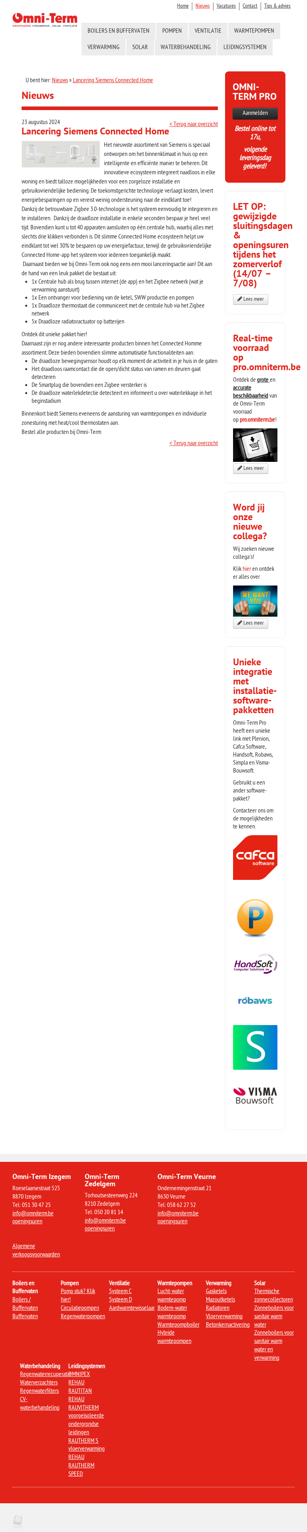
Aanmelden (255, 113)
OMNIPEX (79, 1374)
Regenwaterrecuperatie (45, 1374)
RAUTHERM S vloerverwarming (86, 1445)
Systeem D (120, 1300)
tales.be (31, 1520)
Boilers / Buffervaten (25, 1304)
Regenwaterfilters (39, 1391)
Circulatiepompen (80, 1308)
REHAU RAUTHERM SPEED (81, 1466)
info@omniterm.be (33, 1214)
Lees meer (253, 299)
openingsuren (27, 1222)
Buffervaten (25, 1317)
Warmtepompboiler (178, 1325)
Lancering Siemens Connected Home (113, 81)
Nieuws (202, 6)
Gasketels (216, 1292)
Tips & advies (277, 6)
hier (247, 569)
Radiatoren (217, 1308)
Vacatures (226, 6)
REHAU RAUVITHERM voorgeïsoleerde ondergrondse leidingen (86, 1416)
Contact (250, 6)
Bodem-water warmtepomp (172, 1312)
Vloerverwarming (224, 1317)
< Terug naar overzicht (193, 124)
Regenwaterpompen (83, 1317)
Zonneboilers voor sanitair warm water (274, 1316)
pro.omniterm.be (257, 420)
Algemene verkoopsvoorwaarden (36, 1250)
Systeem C (120, 1292)
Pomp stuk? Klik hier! (78, 1296)
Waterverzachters (39, 1383)
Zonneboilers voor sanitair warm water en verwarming (274, 1345)
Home (183, 6)
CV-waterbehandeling (40, 1404)
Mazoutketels (220, 1300)
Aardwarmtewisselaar (132, 1308)
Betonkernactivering (228, 1325)
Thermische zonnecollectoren (273, 1296)
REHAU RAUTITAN (80, 1387)
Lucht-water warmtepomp (171, 1296)
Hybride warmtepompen (174, 1337)
